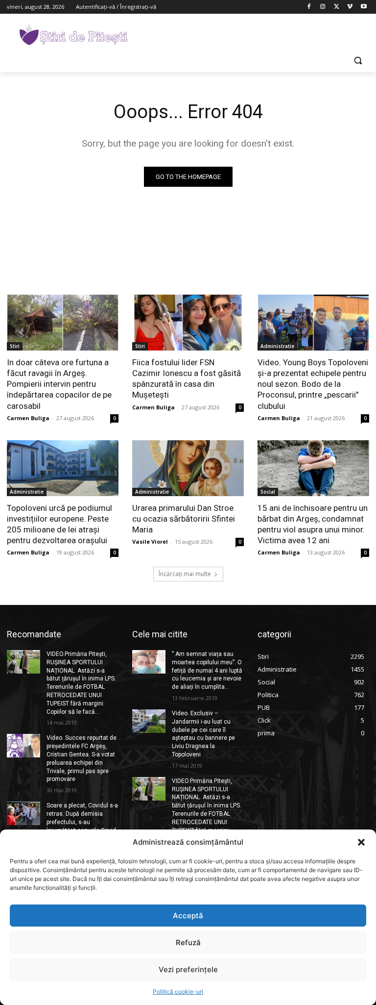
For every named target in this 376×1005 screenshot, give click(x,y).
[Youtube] (363, 7)
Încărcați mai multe (185, 574)
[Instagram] (323, 7)
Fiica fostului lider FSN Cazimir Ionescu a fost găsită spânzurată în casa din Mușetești (186, 378)
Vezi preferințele (188, 969)
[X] (336, 7)
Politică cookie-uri (178, 991)
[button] (361, 842)
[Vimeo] (349, 7)
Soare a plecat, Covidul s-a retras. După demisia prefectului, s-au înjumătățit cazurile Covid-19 (82, 822)
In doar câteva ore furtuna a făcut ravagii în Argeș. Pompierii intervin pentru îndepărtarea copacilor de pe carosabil (59, 383)
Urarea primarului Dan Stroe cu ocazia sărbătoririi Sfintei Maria (183, 518)
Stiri (15, 346)
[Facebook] (309, 7)
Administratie (277, 346)
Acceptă (188, 915)
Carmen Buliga (28, 418)
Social (267, 491)
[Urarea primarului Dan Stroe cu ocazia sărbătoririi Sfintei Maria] (188, 468)
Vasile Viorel (150, 541)
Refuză (188, 942)
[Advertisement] (254, 33)
